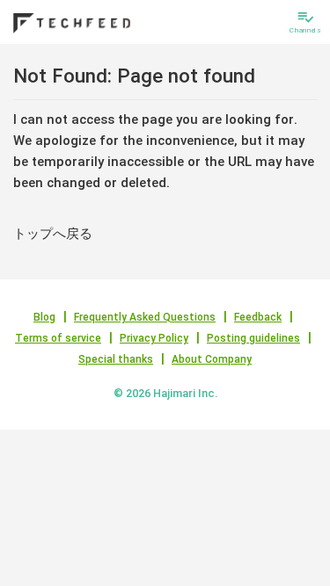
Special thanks (115, 359)
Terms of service (58, 338)
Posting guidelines (253, 338)
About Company (212, 359)
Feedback (258, 317)
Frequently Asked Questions (145, 317)
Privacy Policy (154, 338)
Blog (44, 317)
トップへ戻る (52, 234)
